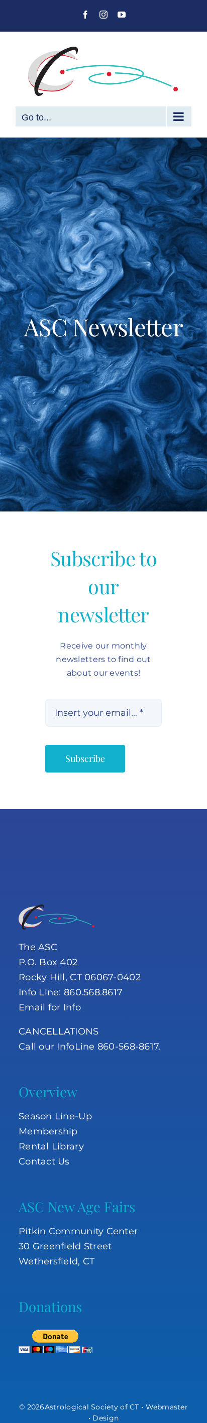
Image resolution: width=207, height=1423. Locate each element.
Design (105, 1417)
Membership (48, 1131)
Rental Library (51, 1146)
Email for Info (50, 1007)
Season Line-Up (55, 1116)
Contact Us (44, 1161)
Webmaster (167, 1406)
